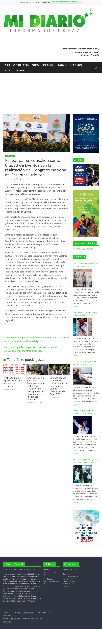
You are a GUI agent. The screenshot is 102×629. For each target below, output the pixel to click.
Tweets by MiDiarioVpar (83, 249)
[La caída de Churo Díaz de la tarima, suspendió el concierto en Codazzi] (82, 327)
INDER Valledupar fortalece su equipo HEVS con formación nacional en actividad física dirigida (36, 339)
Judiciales (62, 65)
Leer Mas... (77, 307)
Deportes (9, 70)
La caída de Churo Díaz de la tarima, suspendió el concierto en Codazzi (85, 313)
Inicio (7, 65)
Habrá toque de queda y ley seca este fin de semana (13, 381)
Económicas (76, 65)
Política (35, 65)
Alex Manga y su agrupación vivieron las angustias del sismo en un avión (84, 362)
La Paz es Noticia (21, 65)
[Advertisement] (51, 91)
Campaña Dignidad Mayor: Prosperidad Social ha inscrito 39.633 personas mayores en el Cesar (34, 349)
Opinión (20, 70)
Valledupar (10, 156)
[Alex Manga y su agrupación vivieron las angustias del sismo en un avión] (82, 376)
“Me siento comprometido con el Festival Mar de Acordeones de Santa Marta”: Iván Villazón (85, 264)
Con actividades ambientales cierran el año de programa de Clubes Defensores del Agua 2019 (58, 386)
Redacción (25, 179)
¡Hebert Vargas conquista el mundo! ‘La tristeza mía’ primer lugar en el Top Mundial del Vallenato (86, 411)
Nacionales (47, 65)
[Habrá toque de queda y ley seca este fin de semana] (14, 365)
